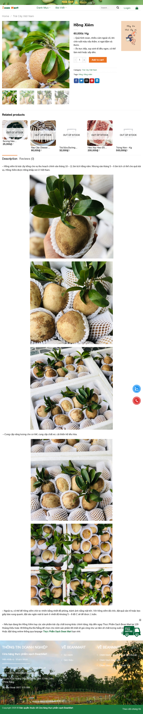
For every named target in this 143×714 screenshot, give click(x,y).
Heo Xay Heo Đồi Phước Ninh (96, 147)
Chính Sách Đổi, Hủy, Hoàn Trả (115, 665)
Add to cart (98, 60)
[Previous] (6, 54)
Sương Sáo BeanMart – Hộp (11, 141)
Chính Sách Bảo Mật (110, 660)
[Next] (64, 54)
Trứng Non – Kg (124, 147)
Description (9, 158)
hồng (81, 74)
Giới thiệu (68, 660)
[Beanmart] (16, 7)
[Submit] (117, 7)
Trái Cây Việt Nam (23, 16)
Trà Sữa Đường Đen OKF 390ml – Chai (68, 147)
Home (5, 16)
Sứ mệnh (68, 655)
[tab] (9, 158)
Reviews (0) (26, 158)
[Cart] (137, 8)
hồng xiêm (88, 74)
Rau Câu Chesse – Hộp (40, 147)
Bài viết (60, 7)
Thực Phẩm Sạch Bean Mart (57, 631)
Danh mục (43, 7)
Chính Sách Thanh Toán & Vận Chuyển (118, 655)
